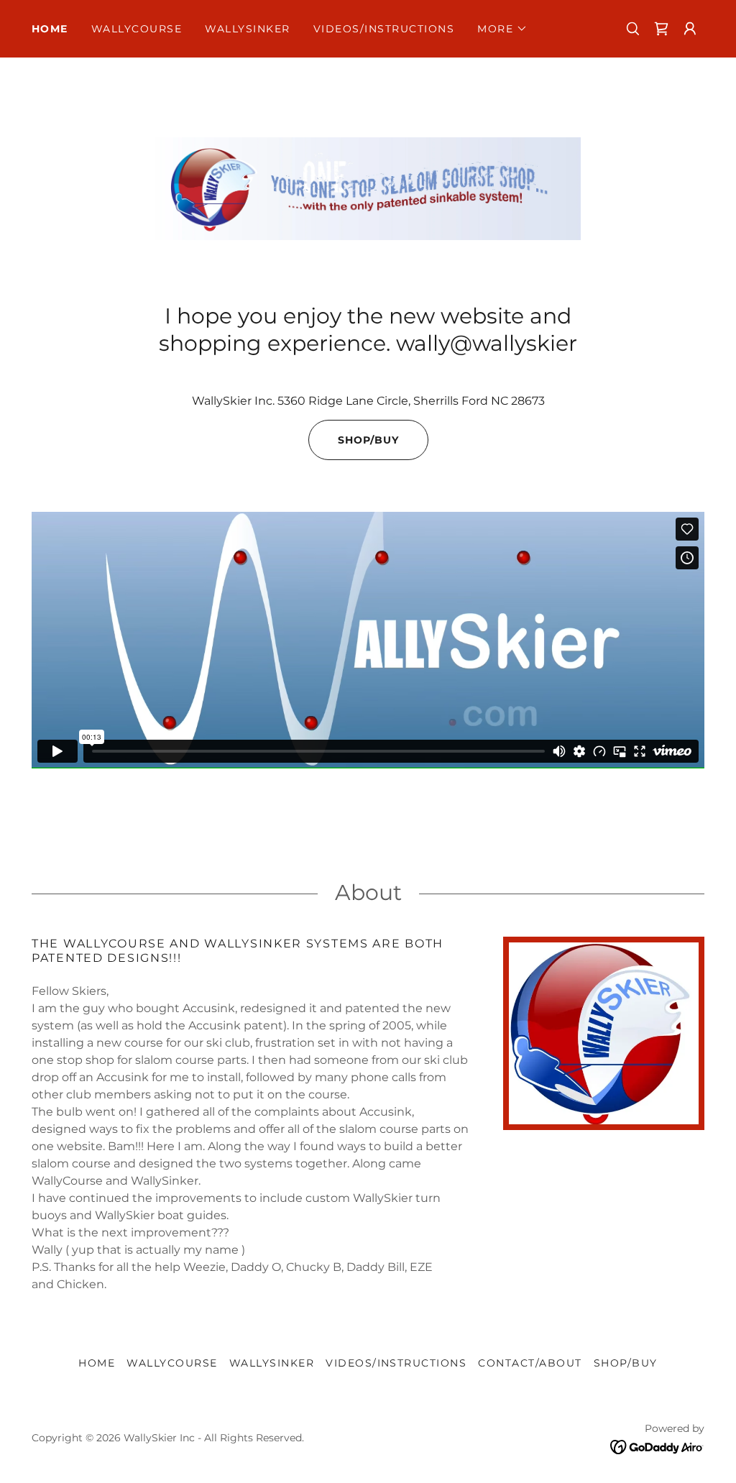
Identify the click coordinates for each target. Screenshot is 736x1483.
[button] (502, 28)
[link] (661, 28)
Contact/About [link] (529, 1362)
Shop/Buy (368, 439)
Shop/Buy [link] (626, 1362)
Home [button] (96, 1362)
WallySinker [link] (247, 28)
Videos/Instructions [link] (383, 28)
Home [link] (50, 28)
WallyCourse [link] (136, 28)
